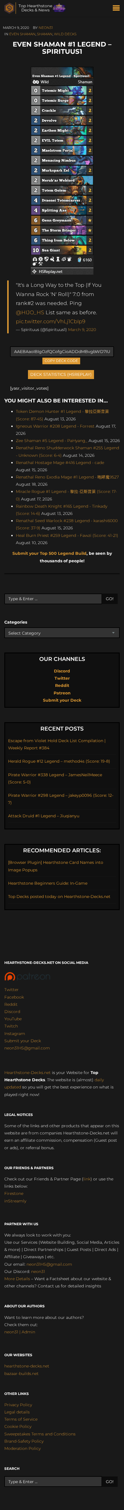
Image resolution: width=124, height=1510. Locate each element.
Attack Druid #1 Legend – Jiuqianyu (43, 815)
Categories (15, 622)
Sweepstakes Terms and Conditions (40, 1434)
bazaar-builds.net (21, 1373)
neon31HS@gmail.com (27, 1048)
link (87, 1179)
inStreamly (15, 1201)
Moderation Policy (22, 1448)
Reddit (62, 685)
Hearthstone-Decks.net (27, 1072)
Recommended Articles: (62, 850)
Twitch (11, 1026)
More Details (17, 1278)
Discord (62, 671)
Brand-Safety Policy (24, 1441)
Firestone (13, 1193)
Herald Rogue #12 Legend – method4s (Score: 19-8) (59, 761)
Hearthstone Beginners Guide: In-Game (47, 883)
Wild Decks (65, 34)
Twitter (62, 678)
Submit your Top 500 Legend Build (49, 553)
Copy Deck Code (61, 360)
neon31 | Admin (19, 1332)
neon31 (46, 27)
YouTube (13, 1018)
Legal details (17, 1412)
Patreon (62, 693)
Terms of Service (20, 1419)
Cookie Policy (17, 1426)
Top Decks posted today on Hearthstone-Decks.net (59, 896)
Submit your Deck (62, 700)
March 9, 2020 (82, 329)
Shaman (44, 34)
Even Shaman (22, 34)
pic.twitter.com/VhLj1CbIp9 (50, 321)
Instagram (14, 1033)
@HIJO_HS (30, 312)
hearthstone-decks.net (26, 1366)
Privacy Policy (18, 1404)
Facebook (14, 997)
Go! (110, 598)
